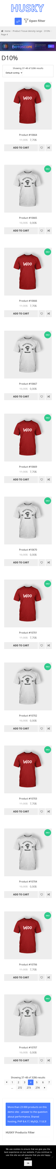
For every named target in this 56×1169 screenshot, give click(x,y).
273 (29, 1087)
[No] (52, 1157)
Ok (28, 1163)
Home (7, 31)
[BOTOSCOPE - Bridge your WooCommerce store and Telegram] (28, 48)
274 (38, 1087)
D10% (47, 31)
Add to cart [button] (21, 147)
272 (20, 1087)
